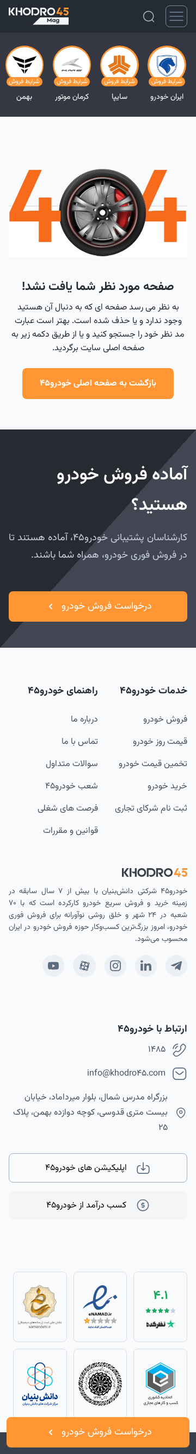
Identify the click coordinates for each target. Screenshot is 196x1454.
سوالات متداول (72, 764)
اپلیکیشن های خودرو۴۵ (86, 1168)
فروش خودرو (165, 719)
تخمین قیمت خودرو (153, 764)
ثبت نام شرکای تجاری (151, 808)
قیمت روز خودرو (160, 742)
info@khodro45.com (126, 1073)
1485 (157, 1050)
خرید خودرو (167, 786)
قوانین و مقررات (70, 831)
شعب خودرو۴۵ (71, 786)
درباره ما (84, 719)
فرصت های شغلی (68, 808)
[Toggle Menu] (176, 16)
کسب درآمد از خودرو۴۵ (86, 1205)
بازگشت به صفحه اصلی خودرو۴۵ (98, 383)
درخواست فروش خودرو (107, 1432)
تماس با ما (80, 742)
